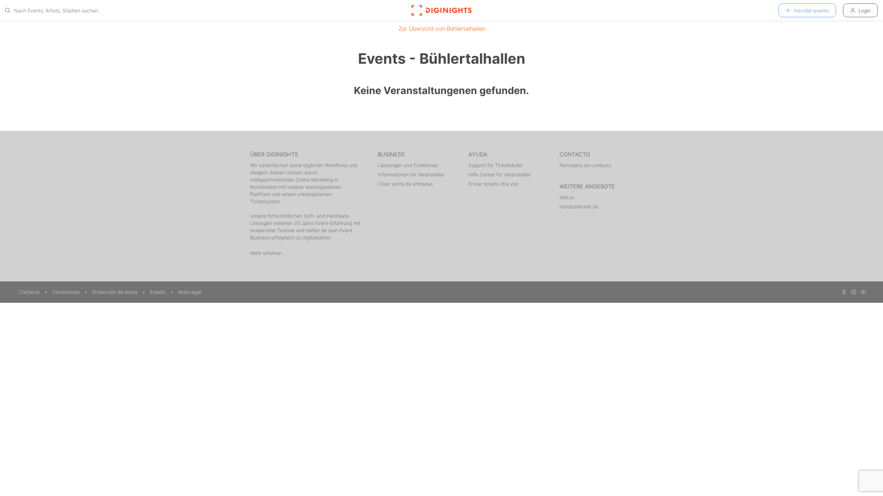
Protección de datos (115, 292)
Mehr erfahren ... (268, 253)
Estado (158, 292)
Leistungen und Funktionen (408, 165)
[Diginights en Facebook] (843, 292)
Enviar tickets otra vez (493, 184)
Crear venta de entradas (405, 184)
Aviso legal (189, 292)
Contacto (30, 292)
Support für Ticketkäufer (495, 165)
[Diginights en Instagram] (852, 292)
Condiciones (66, 292)
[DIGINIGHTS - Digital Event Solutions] (441, 10)
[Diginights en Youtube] (861, 292)
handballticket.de (578, 206)
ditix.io (566, 197)
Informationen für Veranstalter (411, 174)
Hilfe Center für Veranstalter (499, 174)
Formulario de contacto (585, 165)
